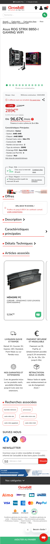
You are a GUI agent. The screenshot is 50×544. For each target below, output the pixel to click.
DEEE (21, 115)
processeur (27, 410)
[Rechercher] (44, 14)
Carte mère (15, 21)
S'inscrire (43, 461)
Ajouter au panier (25, 540)
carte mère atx (9, 416)
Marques (23, 523)
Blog (30, 523)
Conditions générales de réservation (16, 517)
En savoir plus (35, 100)
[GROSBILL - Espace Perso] (41, 8)
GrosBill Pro (19, 2)
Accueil (5, 21)
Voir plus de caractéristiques (16, 158)
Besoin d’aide (32, 2)
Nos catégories (13, 480)
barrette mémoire (10, 410)
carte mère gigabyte (11, 423)
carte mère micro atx (28, 416)
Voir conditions (14, 212)
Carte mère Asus (29, 21)
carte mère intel (30, 423)
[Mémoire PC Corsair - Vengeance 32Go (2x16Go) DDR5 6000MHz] (24, 290)
